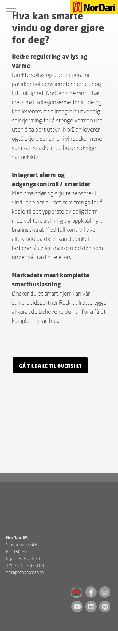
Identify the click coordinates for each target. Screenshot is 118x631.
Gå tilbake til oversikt (50, 366)
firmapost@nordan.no (25, 572)
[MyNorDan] (94, 7)
